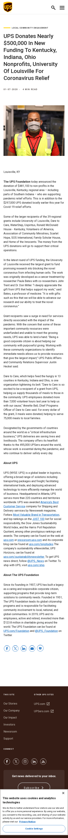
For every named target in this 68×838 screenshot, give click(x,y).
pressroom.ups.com (30, 540)
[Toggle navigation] (62, 7)
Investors (9, 724)
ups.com (8, 540)
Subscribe (32, 788)
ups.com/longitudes (41, 544)
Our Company (11, 710)
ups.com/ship (36, 565)
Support (8, 738)
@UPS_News (35, 561)
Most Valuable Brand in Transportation (36, 514)
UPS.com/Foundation (16, 631)
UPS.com (42, 704)
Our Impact (10, 717)
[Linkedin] (34, 763)
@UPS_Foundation (46, 631)
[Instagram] (25, 763)
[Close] (63, 793)
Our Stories (10, 703)
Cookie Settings (34, 828)
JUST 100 (38, 519)
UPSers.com (44, 711)
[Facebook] (6, 763)
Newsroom (10, 731)
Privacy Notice (27, 821)
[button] (55, 7)
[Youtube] (43, 763)
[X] (16, 763)
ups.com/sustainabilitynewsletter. (24, 556)
